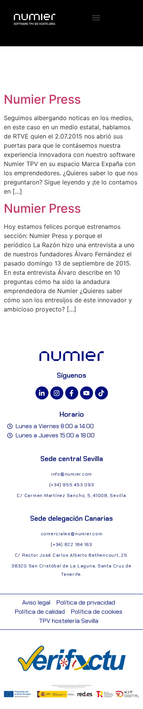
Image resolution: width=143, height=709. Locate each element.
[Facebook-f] (71, 392)
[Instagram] (56, 392)
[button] (96, 17)
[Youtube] (86, 392)
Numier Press (42, 99)
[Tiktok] (101, 392)
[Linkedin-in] (41, 392)
